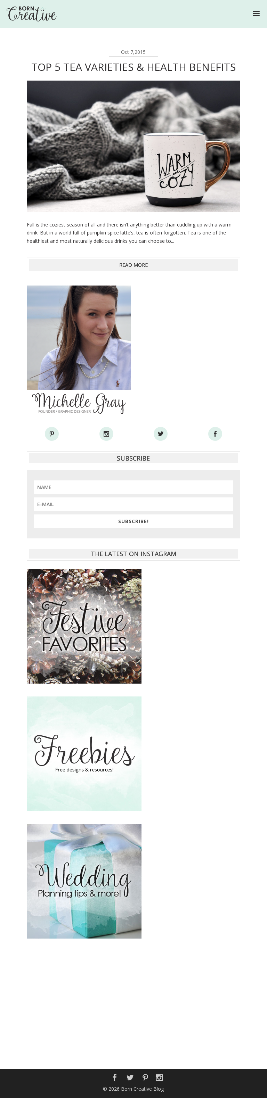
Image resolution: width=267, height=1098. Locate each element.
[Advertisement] (133, 1000)
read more (133, 265)
